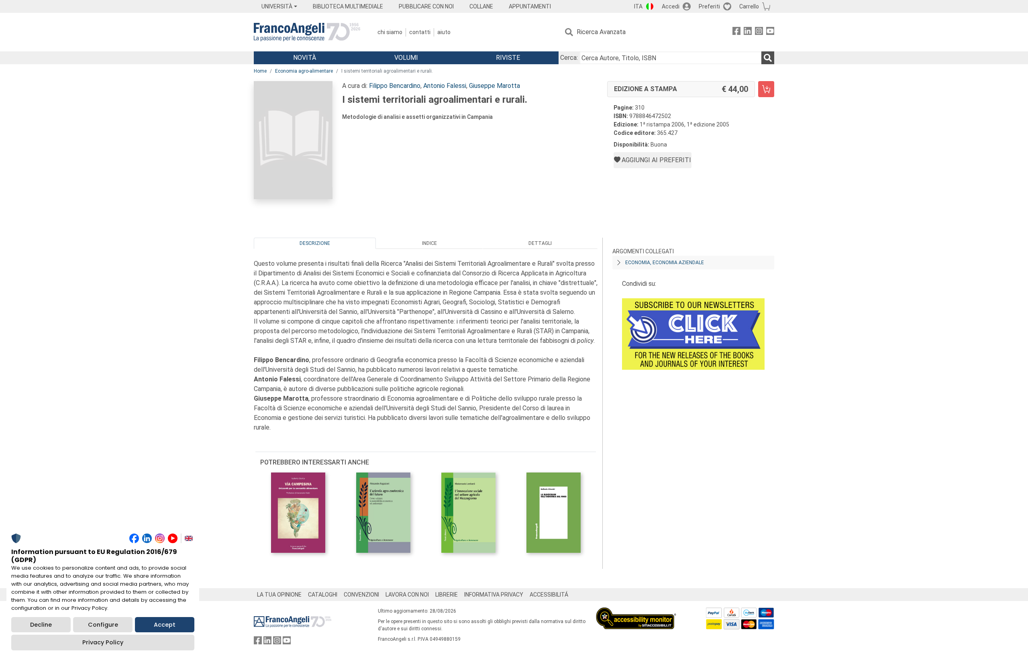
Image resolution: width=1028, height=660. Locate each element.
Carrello (749, 6)
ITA (638, 6)
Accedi (670, 6)
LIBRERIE (446, 594)
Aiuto (444, 32)
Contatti (419, 32)
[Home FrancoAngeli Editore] (307, 32)
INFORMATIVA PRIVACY (493, 594)
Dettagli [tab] (540, 243)
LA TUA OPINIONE (279, 594)
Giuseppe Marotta (494, 86)
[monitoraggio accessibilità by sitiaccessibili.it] (636, 612)
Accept (164, 625)
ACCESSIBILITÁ (549, 594)
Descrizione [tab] (315, 243)
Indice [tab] (429, 243)
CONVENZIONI (361, 594)
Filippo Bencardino (394, 86)
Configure (103, 625)
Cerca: (569, 57)
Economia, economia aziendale (664, 262)
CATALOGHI (322, 594)
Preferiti (709, 6)
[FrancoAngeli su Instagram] (759, 32)
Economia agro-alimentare (304, 71)
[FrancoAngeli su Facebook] (736, 32)
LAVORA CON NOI (407, 594)
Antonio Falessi (444, 86)
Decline (41, 625)
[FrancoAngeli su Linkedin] (748, 32)
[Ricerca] (767, 57)
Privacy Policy (102, 642)
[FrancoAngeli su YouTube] (770, 32)
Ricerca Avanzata (601, 32)
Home (260, 71)
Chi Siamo (389, 32)
